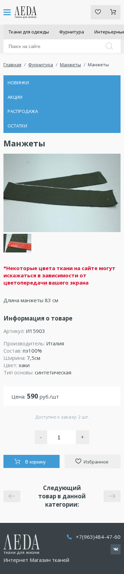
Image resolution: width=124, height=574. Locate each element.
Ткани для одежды (29, 32)
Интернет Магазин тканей (36, 559)
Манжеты (70, 64)
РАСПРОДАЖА (23, 111)
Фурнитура (71, 32)
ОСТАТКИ (17, 126)
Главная (12, 64)
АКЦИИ (15, 97)
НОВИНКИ (18, 82)
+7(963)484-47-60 (98, 536)
